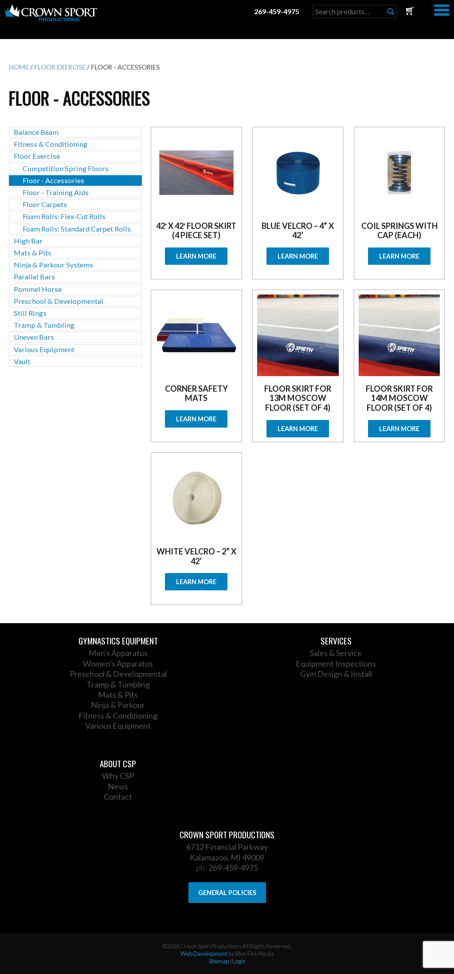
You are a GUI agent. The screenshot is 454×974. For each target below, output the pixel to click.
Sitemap (219, 961)
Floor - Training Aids (56, 192)
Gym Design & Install (336, 674)
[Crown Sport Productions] (50, 18)
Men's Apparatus (118, 653)
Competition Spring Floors (66, 168)
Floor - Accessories (53, 180)
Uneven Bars (34, 337)
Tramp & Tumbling (44, 325)
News (118, 786)
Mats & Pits (32, 252)
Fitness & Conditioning (50, 144)
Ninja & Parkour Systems (53, 264)
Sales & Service (336, 653)
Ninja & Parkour (118, 705)
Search (391, 11)
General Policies (227, 892)
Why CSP (118, 776)
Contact (118, 796)
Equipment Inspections (336, 663)
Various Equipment (44, 349)
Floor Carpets (45, 204)
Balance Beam (36, 132)
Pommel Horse (38, 289)
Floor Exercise (60, 67)
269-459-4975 (276, 11)
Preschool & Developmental (58, 301)
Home (19, 67)
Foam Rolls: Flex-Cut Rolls (64, 216)
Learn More (196, 256)
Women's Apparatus (118, 663)
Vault (22, 361)
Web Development (203, 953)
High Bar (28, 240)
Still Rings (30, 313)
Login (239, 961)
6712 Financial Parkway (227, 847)
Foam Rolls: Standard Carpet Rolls (77, 228)
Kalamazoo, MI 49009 (227, 857)
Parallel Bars (34, 276)
